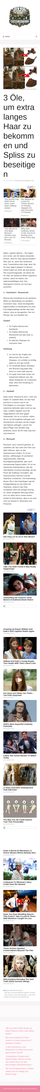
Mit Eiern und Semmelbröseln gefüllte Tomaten (20, 992)
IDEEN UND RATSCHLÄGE (14, 990)
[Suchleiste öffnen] (36, 36)
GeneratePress (32, 1089)
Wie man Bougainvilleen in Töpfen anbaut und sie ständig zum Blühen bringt (20, 1071)
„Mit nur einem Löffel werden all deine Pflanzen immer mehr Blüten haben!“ (20, 1031)
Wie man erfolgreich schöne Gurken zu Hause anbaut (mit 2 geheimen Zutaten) (19, 1040)
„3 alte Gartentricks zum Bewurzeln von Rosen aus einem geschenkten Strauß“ (19, 1050)
